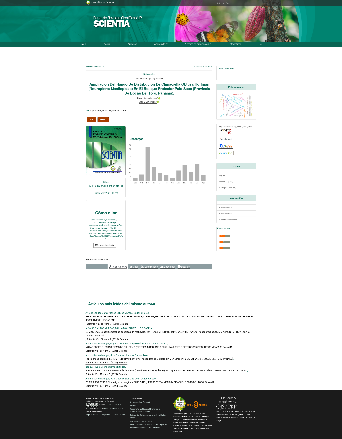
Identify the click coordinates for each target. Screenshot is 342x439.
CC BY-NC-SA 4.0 (113, 404)
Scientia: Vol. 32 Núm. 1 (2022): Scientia (106, 362)
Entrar (228, 3)
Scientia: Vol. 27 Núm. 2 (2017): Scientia (107, 339)
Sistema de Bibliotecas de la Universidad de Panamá (148, 416)
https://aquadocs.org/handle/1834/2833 (235, 127)
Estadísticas (235, 44)
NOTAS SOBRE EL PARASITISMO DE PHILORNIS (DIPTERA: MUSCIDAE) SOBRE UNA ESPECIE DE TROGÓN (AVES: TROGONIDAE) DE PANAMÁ (159, 347)
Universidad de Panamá (140, 402)
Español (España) (226, 182)
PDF (92, 119)
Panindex (133, 405)
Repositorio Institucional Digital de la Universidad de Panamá (145, 410)
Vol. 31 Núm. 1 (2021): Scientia (149, 78)
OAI (261, 44)
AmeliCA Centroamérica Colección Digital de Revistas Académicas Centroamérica (148, 425)
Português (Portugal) (227, 188)
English (222, 176)
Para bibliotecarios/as (228, 220)
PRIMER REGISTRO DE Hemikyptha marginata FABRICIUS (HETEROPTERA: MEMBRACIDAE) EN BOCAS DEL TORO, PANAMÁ (150, 382)
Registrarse (220, 3)
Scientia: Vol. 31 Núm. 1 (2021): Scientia (106, 374)
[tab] (118, 266)
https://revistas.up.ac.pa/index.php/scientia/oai (105, 414)
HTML (103, 119)
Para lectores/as (225, 207)
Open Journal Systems (113, 408)
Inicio (83, 44)
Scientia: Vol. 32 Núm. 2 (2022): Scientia (106, 386)
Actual (107, 44)
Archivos (132, 44)
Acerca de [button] (160, 44)
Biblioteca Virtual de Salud (141, 421)
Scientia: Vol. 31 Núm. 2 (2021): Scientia (107, 323)
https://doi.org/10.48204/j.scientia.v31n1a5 (108, 110)
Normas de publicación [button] (197, 44)
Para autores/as (225, 213)
